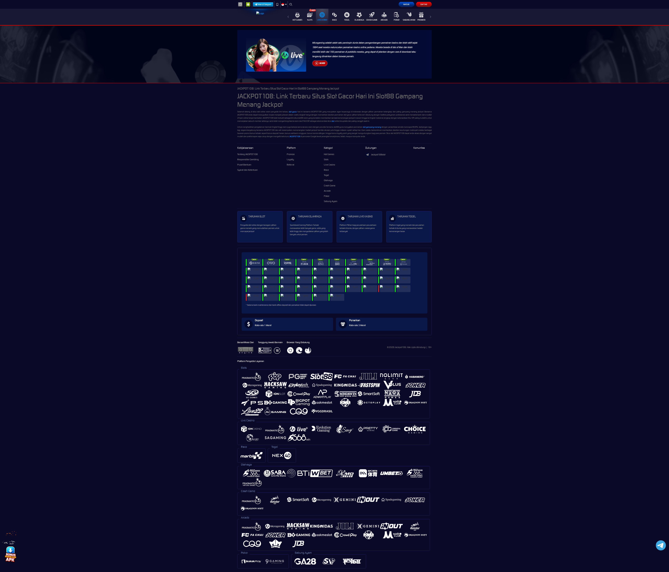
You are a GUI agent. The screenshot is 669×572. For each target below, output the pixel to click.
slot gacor (293, 111)
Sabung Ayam (409, 20)
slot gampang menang (372, 127)
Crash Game (371, 20)
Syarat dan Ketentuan (247, 169)
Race (334, 20)
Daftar (423, 4)
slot (333, 121)
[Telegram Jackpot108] (660, 545)
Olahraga (359, 20)
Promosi (421, 20)
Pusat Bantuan (244, 164)
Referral (290, 164)
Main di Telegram (264, 4)
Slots (309, 20)
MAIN (322, 63)
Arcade (384, 20)
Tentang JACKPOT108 (247, 154)
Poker (396, 20)
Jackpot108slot (378, 154)
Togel (347, 20)
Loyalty (290, 159)
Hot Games (297, 20)
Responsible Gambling (248, 159)
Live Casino (322, 20)
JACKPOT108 (295, 136)
